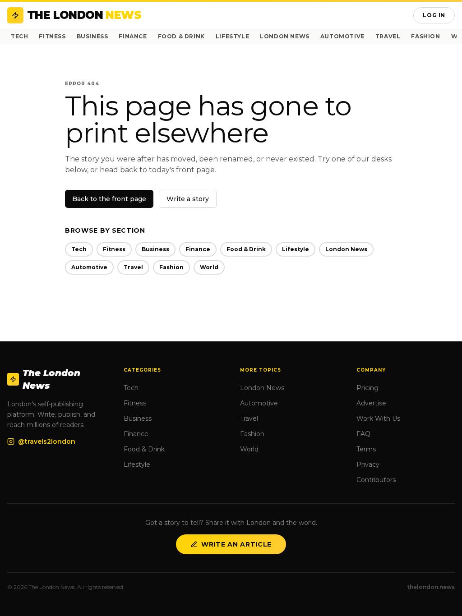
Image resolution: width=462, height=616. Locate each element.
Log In (434, 15)
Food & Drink (181, 36)
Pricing (367, 388)
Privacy (367, 464)
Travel (388, 36)
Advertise (371, 403)
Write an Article (236, 544)
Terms (366, 449)
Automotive (342, 36)
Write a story (187, 199)
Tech (19, 36)
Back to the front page (109, 199)
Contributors (376, 480)
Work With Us (378, 418)
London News (285, 36)
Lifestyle (232, 36)
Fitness (52, 36)
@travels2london (46, 441)
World (209, 267)
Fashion (425, 36)
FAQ (363, 434)
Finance (133, 36)
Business (92, 36)
